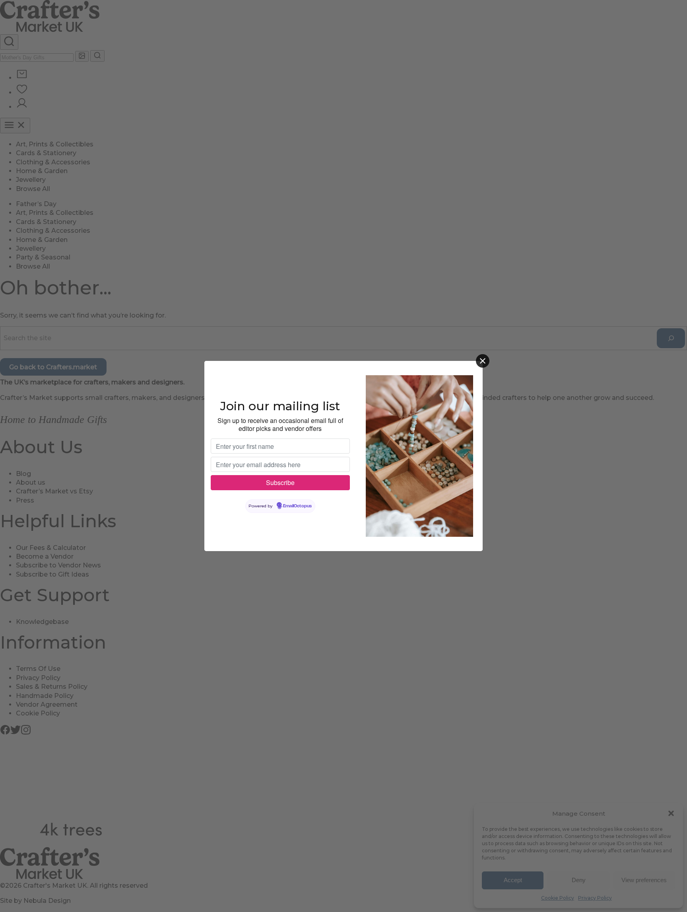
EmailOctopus (297, 506)
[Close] (482, 361)
